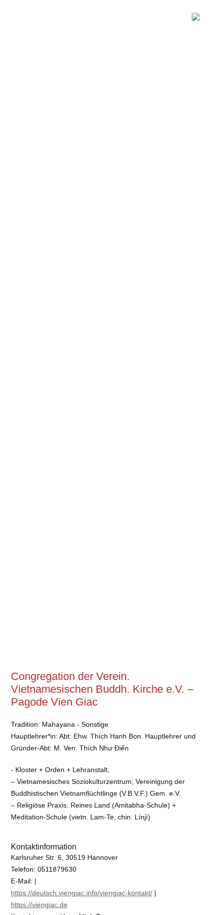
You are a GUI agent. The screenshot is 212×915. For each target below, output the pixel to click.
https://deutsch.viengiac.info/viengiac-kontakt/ (81, 893)
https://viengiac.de (39, 905)
